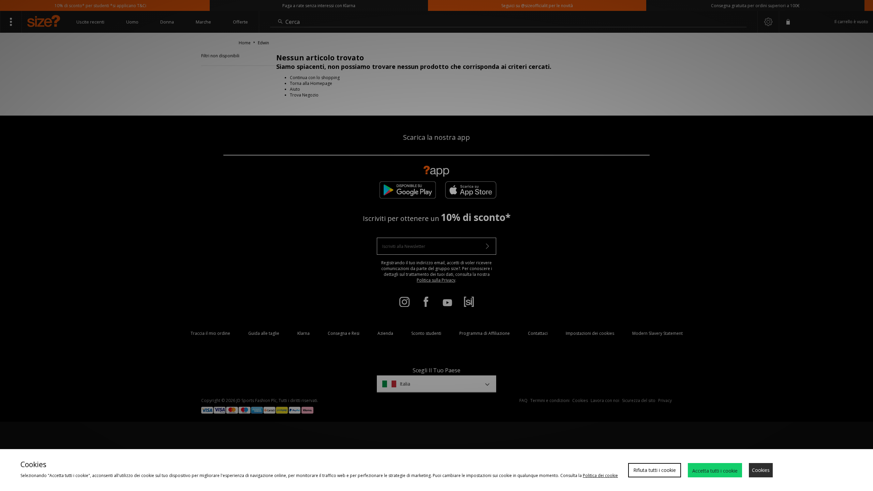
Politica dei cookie (600, 475)
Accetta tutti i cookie (715, 470)
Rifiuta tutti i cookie (654, 470)
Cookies (761, 470)
